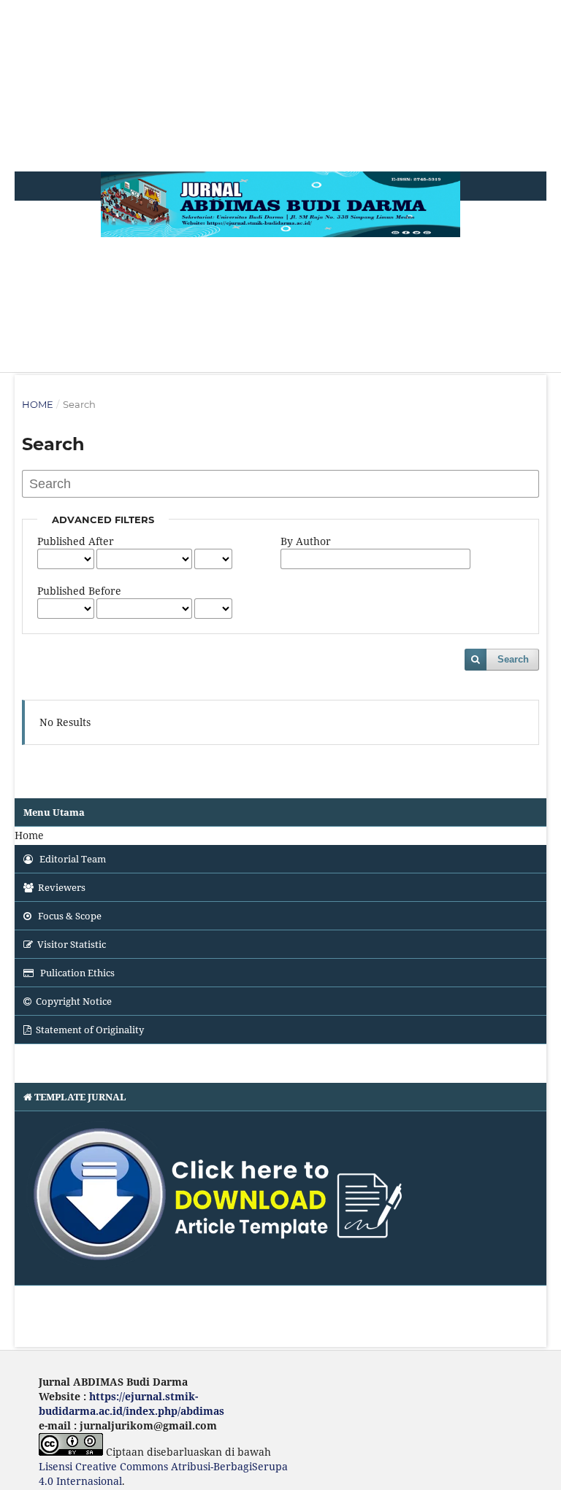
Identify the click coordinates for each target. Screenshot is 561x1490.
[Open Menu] (35, 142)
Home (37, 404)
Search (513, 659)
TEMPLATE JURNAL (80, 1096)
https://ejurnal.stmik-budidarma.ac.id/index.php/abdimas (131, 1403)
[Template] (280, 1198)
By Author (305, 541)
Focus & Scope (69, 915)
